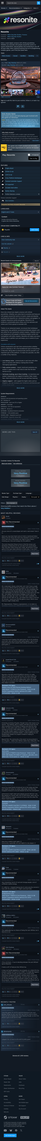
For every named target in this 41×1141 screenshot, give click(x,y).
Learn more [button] (34, 229)
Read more (36, 140)
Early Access (6, 56)
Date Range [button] (5, 497)
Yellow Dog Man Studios (14, 34)
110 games (8, 917)
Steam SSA (7, 1082)
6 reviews (15, 710)
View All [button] (37, 260)
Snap (7, 867)
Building (31, 56)
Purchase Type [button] (17, 493)
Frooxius (24, 34)
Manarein (8, 826)
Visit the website (7, 244)
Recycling (21, 1088)
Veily (7, 571)
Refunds (6, 1112)
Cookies (6, 1109)
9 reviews (16, 828)
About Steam (7, 1079)
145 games (8, 573)
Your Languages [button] (11, 503)
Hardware (21, 1085)
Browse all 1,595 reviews (20, 1055)
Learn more (31, 125)
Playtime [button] (15, 497)
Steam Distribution (9, 1088)
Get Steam (22, 1099)
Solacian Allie (10, 708)
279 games (8, 661)
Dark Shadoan (10, 947)
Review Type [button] (5, 493)
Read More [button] (35, 553)
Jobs (20, 1082)
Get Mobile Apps (10, 1135)
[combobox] (21, 3)
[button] (4, 8)
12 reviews (15, 774)
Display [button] (24, 497)
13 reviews (16, 661)
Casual (15, 56)
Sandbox (23, 56)
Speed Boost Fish (11, 659)
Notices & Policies (9, 1105)
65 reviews (16, 917)
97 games (8, 710)
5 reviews (8, 518)
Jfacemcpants (10, 772)
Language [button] (28, 493)
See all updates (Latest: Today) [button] (13, 295)
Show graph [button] (34, 497)
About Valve (22, 1079)
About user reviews (7, 463)
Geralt (7, 516)
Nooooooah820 (10, 624)
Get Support (22, 1105)
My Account (22, 1109)
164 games (8, 828)
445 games (8, 949)
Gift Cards (7, 1091)
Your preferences (17, 463)
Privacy (6, 1099)
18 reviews (16, 573)
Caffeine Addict (10, 915)
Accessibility (7, 1102)
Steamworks (7, 1085)
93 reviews (16, 949)
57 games (8, 774)
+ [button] (37, 56)
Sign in (3, 100)
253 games (8, 869)
